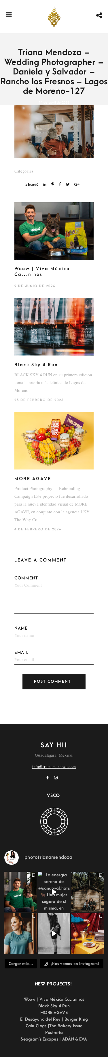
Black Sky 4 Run (36, 364)
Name (21, 628)
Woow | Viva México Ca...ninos (42, 271)
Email (21, 652)
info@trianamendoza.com (54, 766)
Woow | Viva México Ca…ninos (54, 999)
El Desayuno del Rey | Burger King (54, 1019)
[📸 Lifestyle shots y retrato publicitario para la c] (20, 892)
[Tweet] (68, 184)
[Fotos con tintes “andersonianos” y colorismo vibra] (87, 933)
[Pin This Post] (52, 184)
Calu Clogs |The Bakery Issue (54, 1026)
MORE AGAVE (32, 478)
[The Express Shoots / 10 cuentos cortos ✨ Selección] (87, 892)
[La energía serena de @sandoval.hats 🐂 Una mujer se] (54, 892)
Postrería (54, 1032)
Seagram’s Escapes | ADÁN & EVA (54, 1039)
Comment (26, 578)
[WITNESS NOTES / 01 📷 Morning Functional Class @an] (20, 933)
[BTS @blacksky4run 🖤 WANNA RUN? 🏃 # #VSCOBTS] (54, 933)
